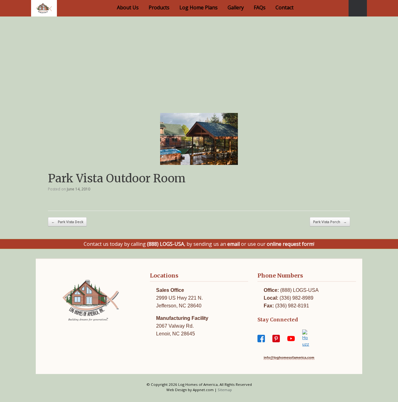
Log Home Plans (198, 7)
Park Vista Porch (330, 221)
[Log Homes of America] (44, 8)
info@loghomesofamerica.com (289, 357)
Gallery (236, 7)
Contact (284, 7)
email (233, 244)
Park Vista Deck (67, 221)
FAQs (260, 7)
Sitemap (225, 389)
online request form (290, 244)
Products (159, 7)
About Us (128, 7)
